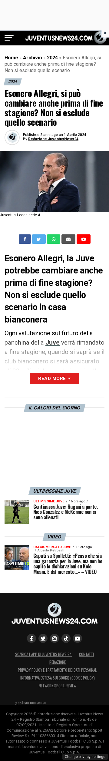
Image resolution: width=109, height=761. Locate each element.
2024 (52, 58)
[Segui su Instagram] (54, 638)
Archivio (32, 58)
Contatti (86, 654)
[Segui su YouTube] (77, 638)
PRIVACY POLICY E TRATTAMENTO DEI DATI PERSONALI (57, 670)
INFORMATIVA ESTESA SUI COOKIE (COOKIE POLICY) (57, 678)
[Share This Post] (54, 239)
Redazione (57, 662)
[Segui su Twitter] (43, 638)
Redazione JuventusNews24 (53, 139)
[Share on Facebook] (25, 239)
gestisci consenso (30, 702)
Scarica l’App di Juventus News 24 (43, 654)
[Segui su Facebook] (31, 638)
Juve (52, 342)
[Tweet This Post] (39, 239)
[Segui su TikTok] (66, 638)
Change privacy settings (85, 757)
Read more (52, 378)
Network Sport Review (57, 686)
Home (11, 58)
